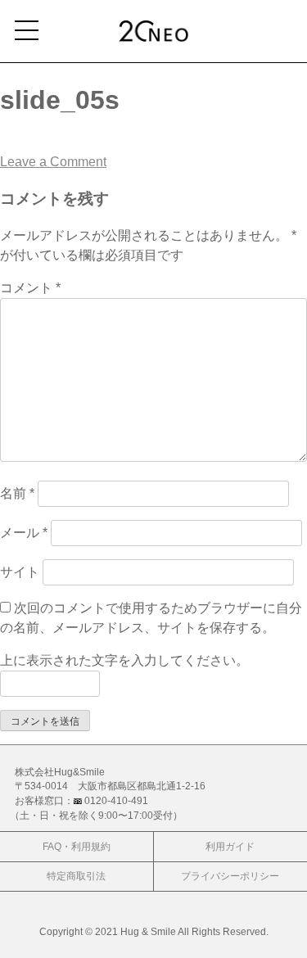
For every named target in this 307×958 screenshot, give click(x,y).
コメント (30, 288)
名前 (17, 493)
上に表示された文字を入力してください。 (124, 660)
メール (23, 533)
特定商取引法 (76, 875)
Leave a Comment (53, 162)
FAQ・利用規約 (77, 846)
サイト (19, 572)
